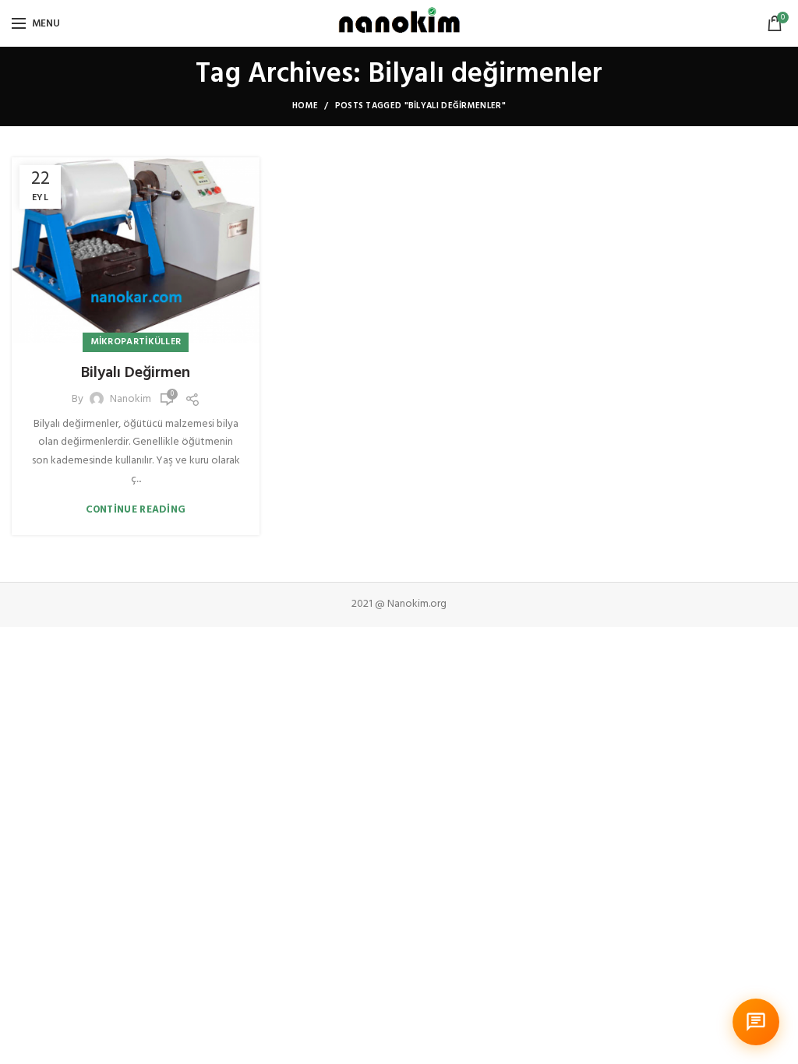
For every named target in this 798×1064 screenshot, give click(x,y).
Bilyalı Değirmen (135, 373)
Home (305, 106)
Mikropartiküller (136, 342)
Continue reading (136, 510)
